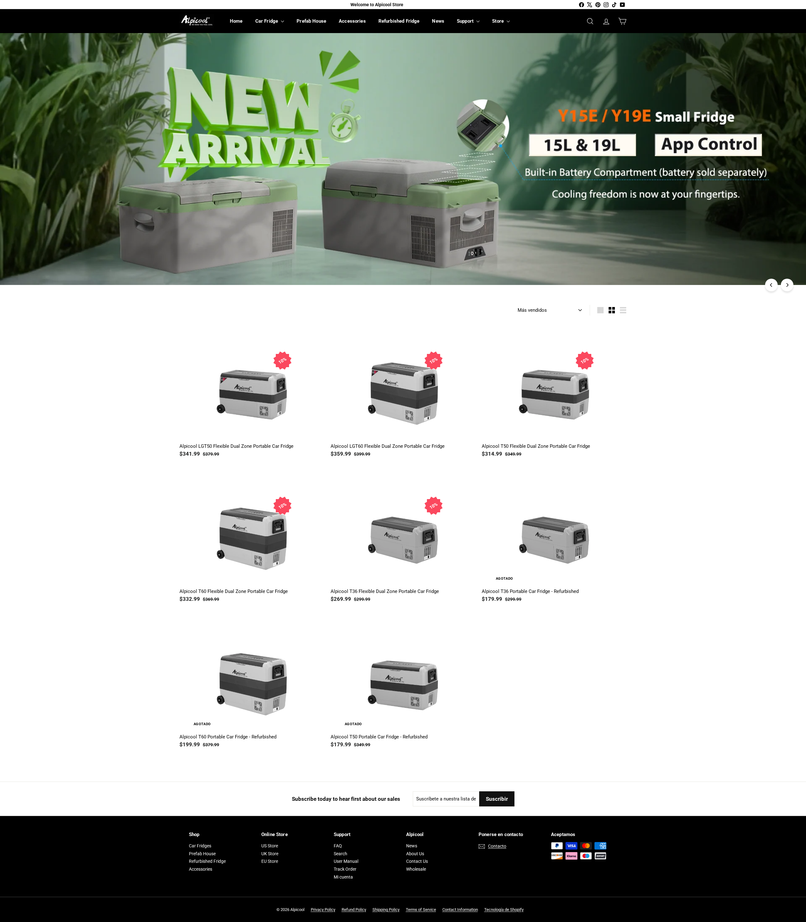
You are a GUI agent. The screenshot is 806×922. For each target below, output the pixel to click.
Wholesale (416, 869)
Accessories (352, 21)
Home (236, 21)
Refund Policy (354, 909)
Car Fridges (200, 845)
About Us (415, 853)
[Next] (787, 285)
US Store (269, 845)
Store (498, 21)
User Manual (346, 861)
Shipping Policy (386, 909)
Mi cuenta (343, 876)
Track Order (345, 869)
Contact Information (460, 909)
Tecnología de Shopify (504, 909)
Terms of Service (421, 909)
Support (466, 21)
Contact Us (417, 861)
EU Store (269, 861)
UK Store (269, 853)
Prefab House (311, 21)
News (438, 21)
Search (340, 853)
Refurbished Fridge (399, 21)
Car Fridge (267, 21)
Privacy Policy (323, 909)
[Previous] (771, 285)
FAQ (338, 845)
